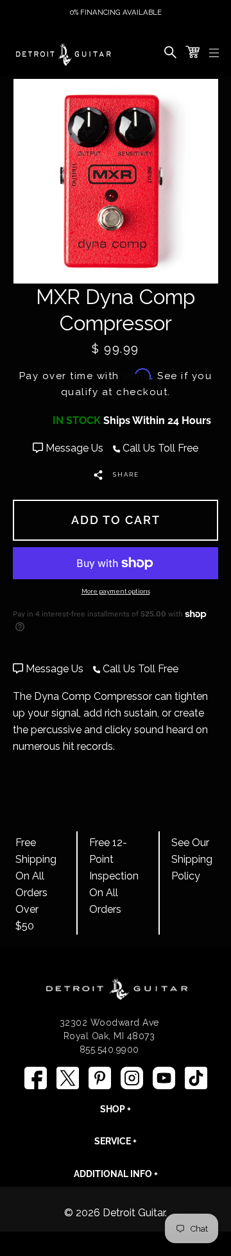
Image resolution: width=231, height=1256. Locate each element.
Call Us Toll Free (159, 448)
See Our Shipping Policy (191, 859)
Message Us (74, 448)
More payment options (115, 591)
